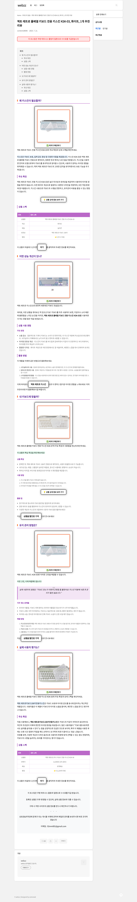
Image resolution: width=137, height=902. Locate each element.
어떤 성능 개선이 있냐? (30, 65)
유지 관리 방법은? (28, 80)
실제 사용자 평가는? (29, 84)
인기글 (105, 28)
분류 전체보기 (101, 14)
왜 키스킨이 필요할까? (30, 55)
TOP (121, 895)
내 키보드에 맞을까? (29, 76)
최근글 (98, 28)
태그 (35, 5)
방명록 (42, 5)
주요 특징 (27, 58)
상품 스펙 (27, 61)
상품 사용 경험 (29, 68)
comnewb (32, 897)
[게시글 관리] (56, 841)
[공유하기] (50, 841)
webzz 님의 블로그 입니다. (29, 863)
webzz (22, 5)
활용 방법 (27, 72)
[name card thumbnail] (83, 862)
